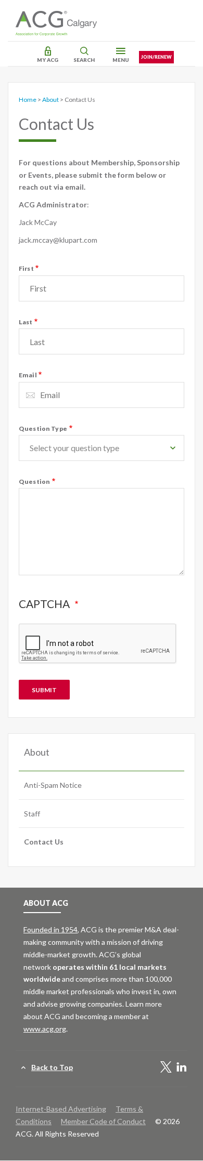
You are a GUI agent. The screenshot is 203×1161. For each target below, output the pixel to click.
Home (27, 99)
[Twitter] (166, 1067)
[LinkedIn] (181, 1067)
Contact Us (44, 841)
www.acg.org (44, 1028)
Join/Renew (156, 57)
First (26, 268)
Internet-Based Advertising (61, 1108)
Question (34, 481)
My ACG (47, 60)
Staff (32, 813)
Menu (120, 60)
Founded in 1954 (50, 929)
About (50, 99)
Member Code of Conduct (103, 1121)
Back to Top (52, 1067)
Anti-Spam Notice (53, 785)
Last (26, 322)
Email (28, 375)
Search (84, 60)
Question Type (43, 428)
